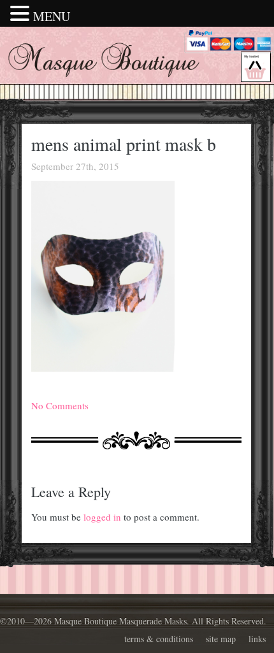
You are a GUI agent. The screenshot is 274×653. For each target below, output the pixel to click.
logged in (102, 516)
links (257, 639)
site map (221, 639)
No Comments (60, 405)
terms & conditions (158, 639)
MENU (51, 16)
